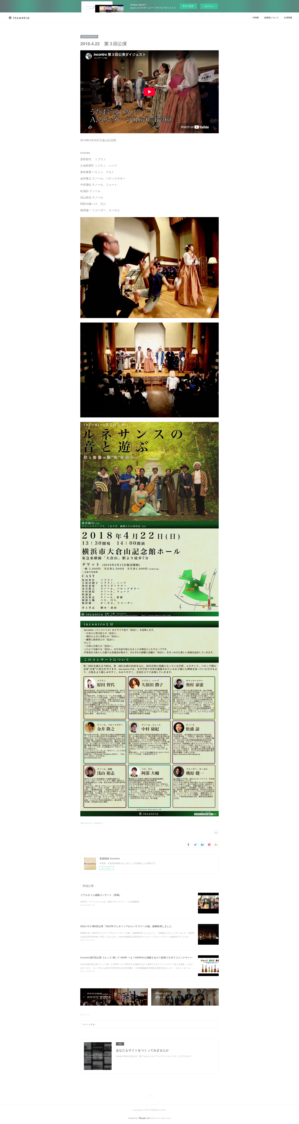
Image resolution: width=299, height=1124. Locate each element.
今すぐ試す (188, 6)
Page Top (149, 1096)
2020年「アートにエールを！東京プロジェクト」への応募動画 (109, 901)
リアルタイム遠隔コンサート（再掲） (100, 895)
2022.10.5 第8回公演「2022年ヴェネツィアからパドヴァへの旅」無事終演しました (126, 926)
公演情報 (288, 17)
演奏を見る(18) (86, 823)
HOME (256, 17)
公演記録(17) (98, 823)
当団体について (271, 17)
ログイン (209, 6)
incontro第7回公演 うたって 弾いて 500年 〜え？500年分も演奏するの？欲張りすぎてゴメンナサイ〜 (136, 957)
